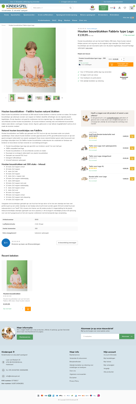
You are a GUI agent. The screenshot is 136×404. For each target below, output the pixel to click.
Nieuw (74, 20)
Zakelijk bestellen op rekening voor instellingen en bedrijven (81, 366)
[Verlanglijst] (125, 8)
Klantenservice (25, 337)
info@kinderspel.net (13, 376)
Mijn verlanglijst (109, 365)
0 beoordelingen (92, 29)
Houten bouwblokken (11, 294)
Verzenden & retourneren (78, 358)
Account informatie (110, 355)
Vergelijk (106, 368)
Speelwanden (29, 15)
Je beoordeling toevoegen (67, 243)
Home (6, 15)
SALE (54, 20)
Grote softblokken (45, 15)
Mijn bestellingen (109, 358)
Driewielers (103, 15)
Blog (60, 20)
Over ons (83, 20)
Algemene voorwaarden (78, 374)
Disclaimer (73, 378)
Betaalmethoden (75, 362)
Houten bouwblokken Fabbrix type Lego (21, 25)
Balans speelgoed (87, 15)
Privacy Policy (74, 381)
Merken (67, 20)
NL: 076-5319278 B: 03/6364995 (17, 370)
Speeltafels (15, 15)
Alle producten (109, 372)
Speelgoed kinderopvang (66, 15)
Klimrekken (114, 15)
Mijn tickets (107, 362)
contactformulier (113, 118)
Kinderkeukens (44, 20)
